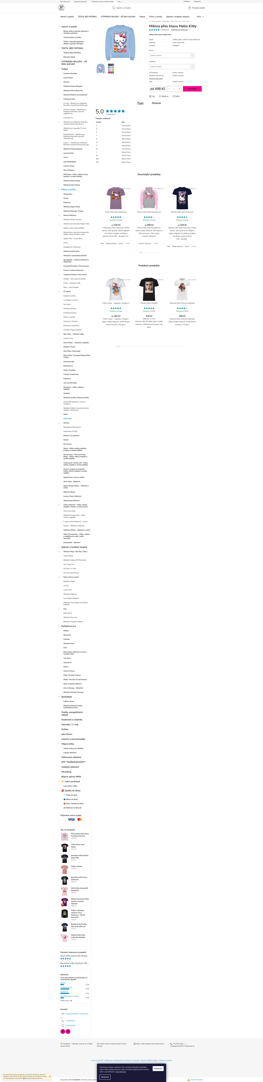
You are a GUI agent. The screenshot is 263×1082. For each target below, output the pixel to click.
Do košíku (192, 89)
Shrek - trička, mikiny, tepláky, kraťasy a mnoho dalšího (74, 449)
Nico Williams (68, 170)
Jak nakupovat (64, 2)
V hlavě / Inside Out (70, 374)
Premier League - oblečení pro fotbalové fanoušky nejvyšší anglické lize (74, 111)
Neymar (66, 82)
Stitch (65, 414)
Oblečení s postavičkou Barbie (75, 255)
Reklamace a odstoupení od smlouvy (118, 1060)
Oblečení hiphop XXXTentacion (74, 560)
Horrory (66, 423)
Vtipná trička (67, 743)
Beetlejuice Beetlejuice (72, 427)
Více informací (121, 1072)
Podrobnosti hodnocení (179, 30)
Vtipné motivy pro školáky (73, 748)
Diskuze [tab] (156, 103)
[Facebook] (62, 1031)
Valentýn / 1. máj (69, 724)
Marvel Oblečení (69, 215)
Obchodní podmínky (80, 2)
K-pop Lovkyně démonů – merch (75, 521)
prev (97, 218)
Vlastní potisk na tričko (72, 37)
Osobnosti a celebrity (71, 719)
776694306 (70, 1021)
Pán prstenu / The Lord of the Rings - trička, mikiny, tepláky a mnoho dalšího (75, 456)
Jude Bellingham (69, 162)
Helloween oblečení (71, 757)
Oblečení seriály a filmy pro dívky (76, 397)
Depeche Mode (69, 581)
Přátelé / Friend (69, 347)
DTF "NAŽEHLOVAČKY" (73, 762)
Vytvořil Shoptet (196, 1080)
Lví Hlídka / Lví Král (70, 300)
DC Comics (67, 444)
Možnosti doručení (156, 78)
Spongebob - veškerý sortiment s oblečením (76, 261)
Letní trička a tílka (70, 786)
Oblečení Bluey (69, 492)
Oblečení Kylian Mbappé (72, 86)
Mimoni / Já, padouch (71, 435)
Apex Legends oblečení (72, 684)
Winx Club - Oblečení (71, 481)
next (201, 218)
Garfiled (66, 393)
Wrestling (66, 771)
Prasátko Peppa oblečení (72, 330)
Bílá (102, 243)
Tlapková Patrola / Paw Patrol (74, 274)
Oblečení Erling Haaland (72, 149)
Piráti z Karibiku (69, 370)
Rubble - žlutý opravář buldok (74, 279)
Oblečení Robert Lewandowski (75, 95)
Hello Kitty (67, 418)
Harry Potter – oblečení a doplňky (76, 343)
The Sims (67, 658)
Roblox (66, 631)
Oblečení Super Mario (71, 207)
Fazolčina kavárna (69, 313)
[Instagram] (68, 1031)
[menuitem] (67, 16)
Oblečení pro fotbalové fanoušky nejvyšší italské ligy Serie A (75, 123)
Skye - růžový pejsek (71, 287)
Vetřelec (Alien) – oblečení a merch (76, 530)
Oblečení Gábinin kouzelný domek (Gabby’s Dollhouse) (76, 409)
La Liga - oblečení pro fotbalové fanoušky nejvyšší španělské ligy (75, 104)
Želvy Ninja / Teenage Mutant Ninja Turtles (76, 356)
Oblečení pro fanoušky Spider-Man (76, 224)
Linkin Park (67, 590)
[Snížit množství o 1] (169, 88)
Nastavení (105, 1077)
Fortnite (66, 639)
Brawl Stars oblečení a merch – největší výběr (75, 653)
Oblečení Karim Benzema (73, 90)
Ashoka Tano (68, 338)
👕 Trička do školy (70, 795)
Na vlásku (67, 304)
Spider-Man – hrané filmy (72, 238)
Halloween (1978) (70, 431)
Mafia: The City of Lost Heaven (75, 679)
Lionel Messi (68, 78)
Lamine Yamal (68, 166)
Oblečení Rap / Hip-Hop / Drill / (75, 551)
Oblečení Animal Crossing (73, 692)
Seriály (63, 983)
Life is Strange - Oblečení (73, 688)
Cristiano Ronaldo (70, 73)
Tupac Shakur (68, 556)
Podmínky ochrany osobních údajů (102, 2)
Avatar (66, 198)
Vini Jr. (66, 157)
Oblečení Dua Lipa (70, 617)
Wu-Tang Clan (68, 564)
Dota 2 (66, 667)
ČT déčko (67, 291)
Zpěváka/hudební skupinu (69, 996)
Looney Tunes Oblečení (72, 496)
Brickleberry (68, 366)
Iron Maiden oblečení (71, 598)
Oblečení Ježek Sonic (71, 251)
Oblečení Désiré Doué (71, 181)
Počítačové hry (68, 626)
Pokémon (67, 202)
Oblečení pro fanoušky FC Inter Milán (74, 129)
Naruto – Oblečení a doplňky (73, 526)
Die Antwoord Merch (71, 573)
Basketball (66, 696)
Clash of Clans (69, 671)
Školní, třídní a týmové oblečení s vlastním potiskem (76, 32)
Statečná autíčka (69, 296)
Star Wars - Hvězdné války (73, 334)
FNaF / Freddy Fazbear (72, 675)
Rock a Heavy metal (71, 577)
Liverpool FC (68, 118)
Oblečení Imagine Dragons (73, 621)
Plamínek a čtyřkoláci (71, 325)
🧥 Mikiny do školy (70, 799)
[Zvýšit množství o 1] (179, 88)
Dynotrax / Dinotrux (70, 321)
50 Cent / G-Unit (69, 568)
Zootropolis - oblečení (71, 542)
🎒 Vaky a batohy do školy (73, 803)
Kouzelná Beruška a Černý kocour (76, 266)
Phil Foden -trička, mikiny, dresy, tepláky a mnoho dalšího (75, 175)
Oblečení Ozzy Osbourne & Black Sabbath (75, 603)
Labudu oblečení (69, 753)
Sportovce (64, 992)
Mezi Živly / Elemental (71, 351)
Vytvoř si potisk (69, 26)
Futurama (67, 378)
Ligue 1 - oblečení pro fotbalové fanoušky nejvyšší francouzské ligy (76, 144)
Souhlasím (158, 1068)
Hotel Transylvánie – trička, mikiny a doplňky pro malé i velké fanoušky (76, 536)
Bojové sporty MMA (71, 776)
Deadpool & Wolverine (72, 247)
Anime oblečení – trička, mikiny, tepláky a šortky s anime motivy (75, 506)
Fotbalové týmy (69, 99)
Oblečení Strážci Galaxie (72, 219)
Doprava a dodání (165, 1060)
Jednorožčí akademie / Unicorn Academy (74, 403)
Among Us (67, 662)
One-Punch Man (69, 511)
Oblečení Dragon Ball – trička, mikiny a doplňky (74, 516)
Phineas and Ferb (69, 308)
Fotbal (64, 69)
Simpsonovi (67, 194)
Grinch (65, 440)
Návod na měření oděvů (149, 1060)
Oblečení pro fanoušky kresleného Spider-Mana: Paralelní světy (76, 233)
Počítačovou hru (66, 987)
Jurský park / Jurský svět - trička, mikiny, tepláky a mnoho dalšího (75, 464)
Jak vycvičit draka (70, 383)
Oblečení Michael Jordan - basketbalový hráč (73, 707)
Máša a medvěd (69, 317)
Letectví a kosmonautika (73, 739)
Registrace (197, 1)
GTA (65, 648)
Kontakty (136, 1060)
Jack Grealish (68, 153)
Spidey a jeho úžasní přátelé (73, 228)
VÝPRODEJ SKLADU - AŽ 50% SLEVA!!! (74, 63)
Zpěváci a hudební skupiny (74, 547)
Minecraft (67, 635)
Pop (64, 609)
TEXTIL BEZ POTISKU (72, 48)
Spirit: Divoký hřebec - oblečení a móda (76, 487)
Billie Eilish (67, 613)
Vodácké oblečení (70, 766)
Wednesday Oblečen (71, 500)
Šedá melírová (111, 243)
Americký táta (68, 362)
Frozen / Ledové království (73, 270)
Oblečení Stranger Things (73, 211)
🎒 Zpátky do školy (71, 790)
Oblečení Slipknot (70, 594)
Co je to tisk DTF (97, 1060)
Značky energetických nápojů (72, 713)
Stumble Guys (68, 643)
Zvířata (64, 729)
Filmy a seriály (68, 189)
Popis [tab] (140, 103)
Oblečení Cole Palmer (71, 185)
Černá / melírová (145, 243)
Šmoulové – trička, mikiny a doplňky (73, 388)
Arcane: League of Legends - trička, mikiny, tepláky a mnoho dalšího (75, 471)
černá (121, 243)
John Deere (66, 734)
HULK (65, 243)
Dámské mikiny (69, 57)
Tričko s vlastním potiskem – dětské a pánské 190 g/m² (74, 42)
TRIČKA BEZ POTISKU (72, 53)
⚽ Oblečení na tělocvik (72, 808)
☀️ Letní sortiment (70, 781)
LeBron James (68, 701)
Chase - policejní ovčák (71, 283)
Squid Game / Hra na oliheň (73, 477)
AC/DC (66, 586)
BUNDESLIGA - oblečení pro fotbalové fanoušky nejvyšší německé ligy (74, 136)
